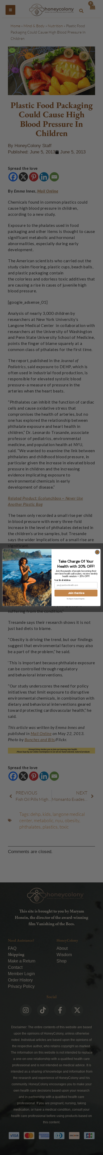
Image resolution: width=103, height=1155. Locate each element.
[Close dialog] (97, 552)
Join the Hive (76, 593)
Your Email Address (62, 580)
